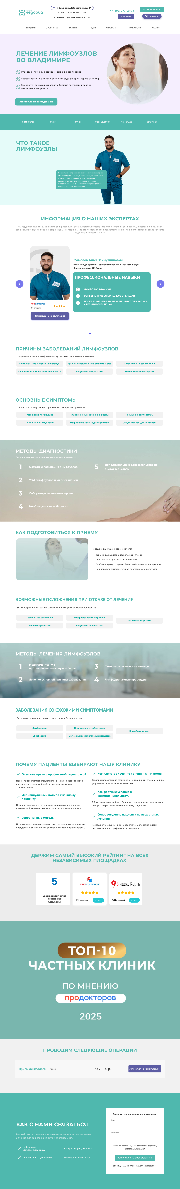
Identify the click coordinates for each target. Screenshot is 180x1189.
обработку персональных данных (141, 1147)
